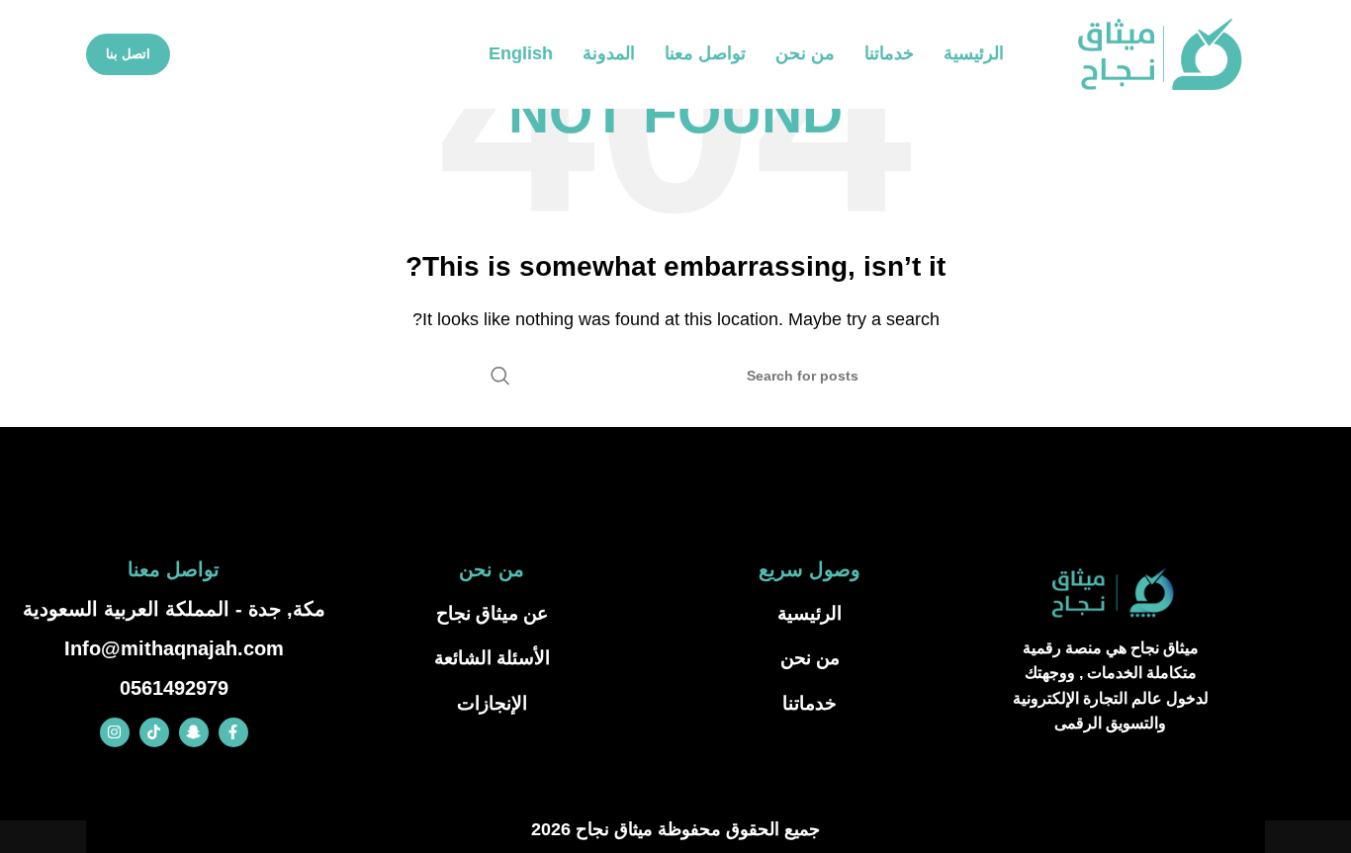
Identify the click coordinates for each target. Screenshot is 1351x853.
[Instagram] (115, 732)
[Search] (500, 375)
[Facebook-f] (233, 732)
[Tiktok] (154, 732)
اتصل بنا (128, 53)
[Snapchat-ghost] (194, 732)
